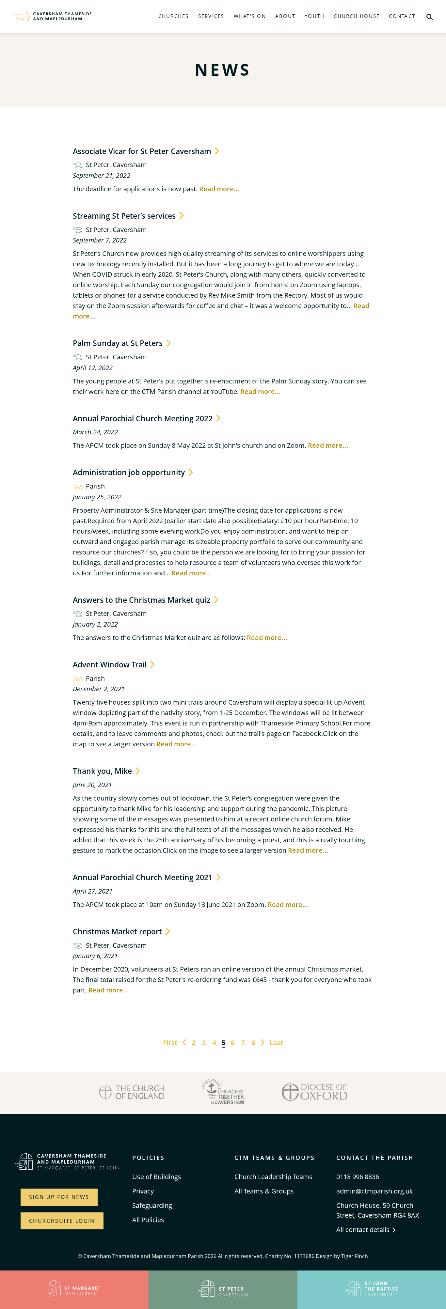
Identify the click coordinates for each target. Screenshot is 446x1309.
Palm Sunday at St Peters (119, 343)
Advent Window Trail (111, 664)
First (170, 1042)
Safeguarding (152, 1205)
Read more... (219, 188)
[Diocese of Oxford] (314, 1093)
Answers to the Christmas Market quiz (142, 600)
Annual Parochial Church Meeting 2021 (144, 877)
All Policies (148, 1219)
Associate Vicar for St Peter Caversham (143, 151)
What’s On (250, 16)
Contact (402, 16)
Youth (315, 16)
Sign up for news (59, 1197)
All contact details (363, 1229)
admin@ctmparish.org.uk (374, 1191)
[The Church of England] (131, 1093)
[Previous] (184, 1043)
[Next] (262, 1043)
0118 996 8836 (357, 1176)
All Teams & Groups (264, 1191)
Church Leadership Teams (273, 1176)
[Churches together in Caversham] (223, 1093)
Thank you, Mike (103, 771)
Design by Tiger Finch (342, 1256)
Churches (173, 16)
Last (276, 1042)
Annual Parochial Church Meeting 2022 (144, 418)
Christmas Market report (118, 931)
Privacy (143, 1191)
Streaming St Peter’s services (125, 215)
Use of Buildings (156, 1176)
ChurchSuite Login (62, 1220)
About (285, 16)
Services (211, 16)
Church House (357, 16)
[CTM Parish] (52, 16)
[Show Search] (429, 16)
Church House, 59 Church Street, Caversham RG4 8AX (377, 1210)
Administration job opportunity (130, 472)
